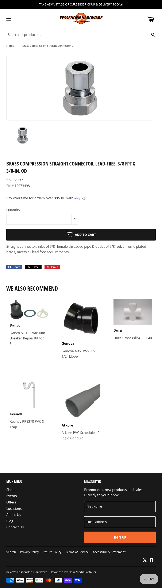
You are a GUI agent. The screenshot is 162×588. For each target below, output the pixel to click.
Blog (9, 521)
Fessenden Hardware (32, 572)
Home (10, 46)
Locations (14, 508)
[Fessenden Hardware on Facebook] (152, 560)
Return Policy (52, 552)
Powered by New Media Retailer (73, 572)
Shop (10, 489)
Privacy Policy (29, 552)
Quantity (13, 210)
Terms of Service (77, 552)
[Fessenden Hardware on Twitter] (145, 560)
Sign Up (119, 537)
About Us (13, 514)
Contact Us (15, 527)
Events (11, 496)
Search (11, 552)
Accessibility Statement (109, 552)
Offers (11, 502)
